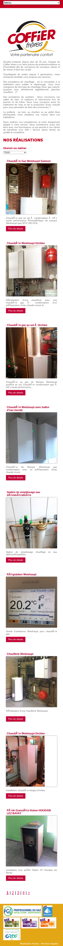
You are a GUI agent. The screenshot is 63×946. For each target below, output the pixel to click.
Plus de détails (15, 228)
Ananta (35, 943)
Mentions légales (49, 943)
